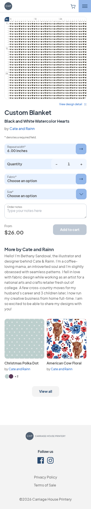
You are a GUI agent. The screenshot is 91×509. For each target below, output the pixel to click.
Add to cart (70, 229)
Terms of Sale (45, 485)
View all (45, 391)
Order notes (14, 207)
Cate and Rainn (22, 128)
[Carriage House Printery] (14, 6)
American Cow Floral (64, 363)
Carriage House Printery (52, 499)
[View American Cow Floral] (67, 339)
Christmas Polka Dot (21, 363)
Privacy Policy (45, 477)
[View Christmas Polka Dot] (24, 339)
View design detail (70, 104)
